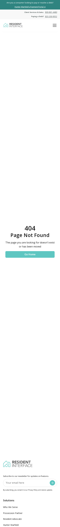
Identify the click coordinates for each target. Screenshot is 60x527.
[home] (13, 25)
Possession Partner (12, 513)
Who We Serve (10, 507)
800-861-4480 (51, 12)
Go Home (30, 254)
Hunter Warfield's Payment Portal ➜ (30, 7)
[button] (54, 25)
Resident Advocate (12, 518)
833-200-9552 (51, 16)
